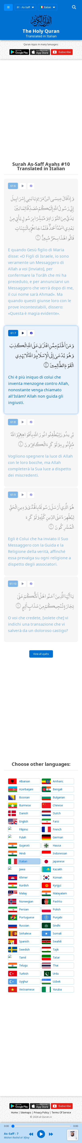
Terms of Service (61, 1112)
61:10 (13, 584)
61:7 (13, 333)
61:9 (13, 495)
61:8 (13, 422)
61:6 (13, 186)
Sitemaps (25, 1112)
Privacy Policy (41, 1112)
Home (14, 1112)
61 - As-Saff (23, 7)
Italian (47, 7)
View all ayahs (41, 654)
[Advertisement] (41, 107)
